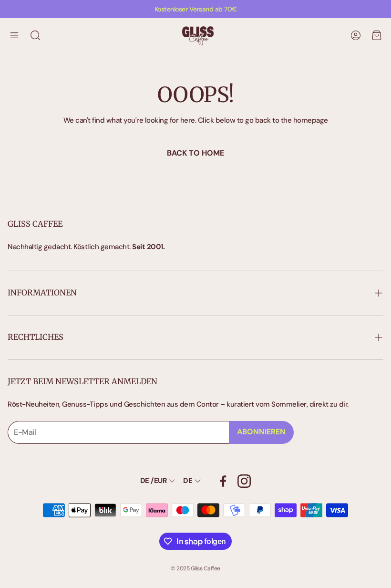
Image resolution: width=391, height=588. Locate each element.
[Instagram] (244, 481)
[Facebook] (223, 481)
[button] (14, 35)
